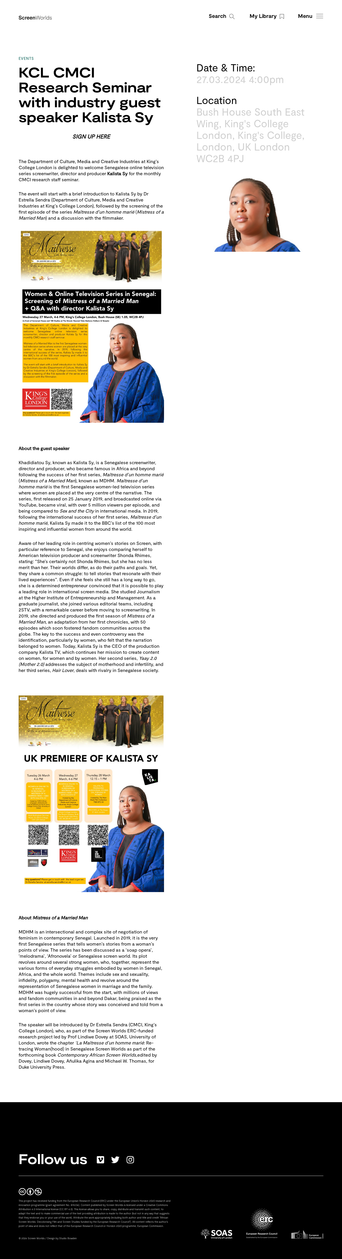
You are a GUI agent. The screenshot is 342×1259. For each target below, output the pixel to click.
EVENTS (26, 59)
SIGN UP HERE (91, 137)
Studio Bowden (68, 1238)
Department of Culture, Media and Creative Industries (84, 162)
